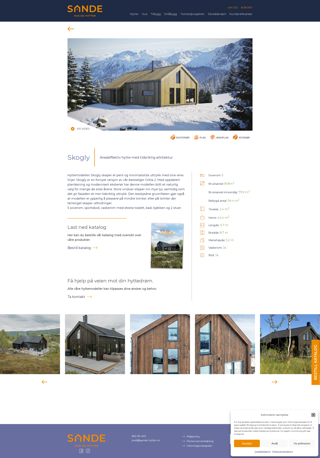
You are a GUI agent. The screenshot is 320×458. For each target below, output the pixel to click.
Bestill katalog (79, 248)
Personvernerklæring (282, 451)
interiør (244, 137)
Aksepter (247, 443)
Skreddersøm (217, 14)
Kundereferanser (241, 14)
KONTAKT (246, 7)
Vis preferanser (302, 443)
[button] (313, 415)
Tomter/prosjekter (192, 14)
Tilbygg (156, 14)
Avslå (275, 443)
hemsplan (222, 137)
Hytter (134, 14)
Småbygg (170, 14)
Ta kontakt (76, 297)
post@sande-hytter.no (146, 440)
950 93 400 (139, 436)
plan (203, 137)
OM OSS (233, 7)
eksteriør (183, 137)
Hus (144, 14)
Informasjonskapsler (199, 445)
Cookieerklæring (263, 451)
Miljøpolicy (193, 436)
